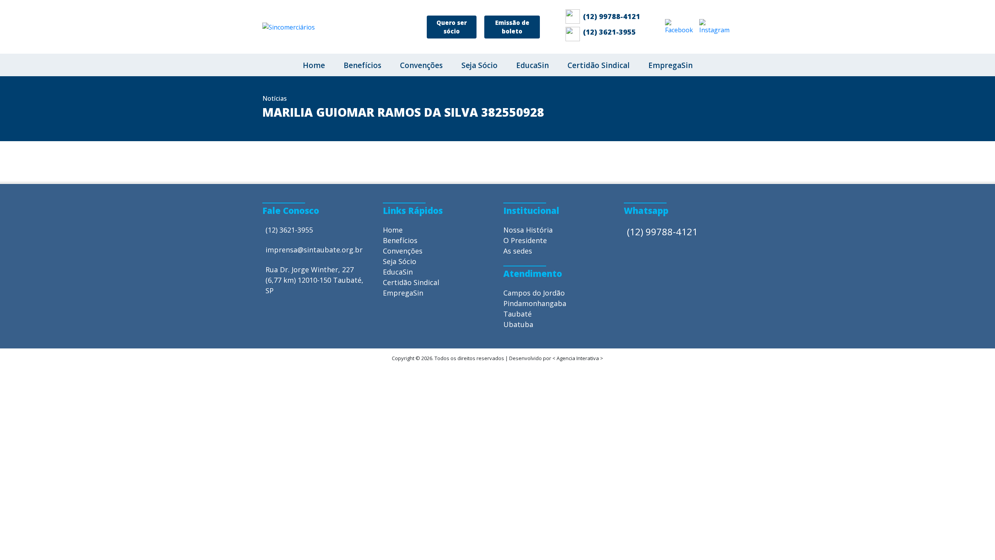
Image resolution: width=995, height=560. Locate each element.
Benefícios (362, 65)
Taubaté (517, 313)
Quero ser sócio (451, 27)
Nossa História (528, 229)
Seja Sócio (479, 65)
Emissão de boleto (512, 27)
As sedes (517, 251)
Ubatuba (518, 324)
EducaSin (532, 65)
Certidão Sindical (598, 65)
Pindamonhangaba (534, 303)
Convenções (421, 65)
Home (314, 65)
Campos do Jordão (534, 293)
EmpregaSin (670, 65)
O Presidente (525, 240)
